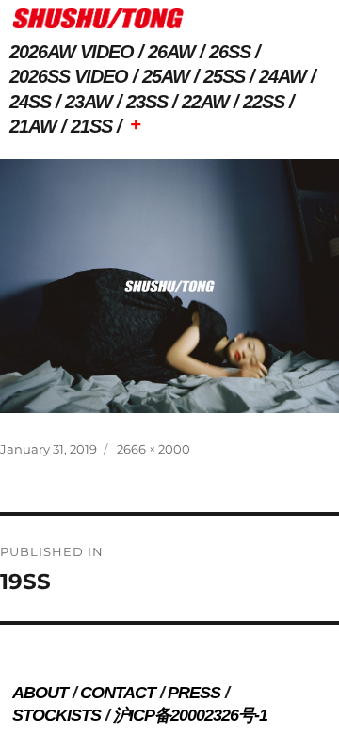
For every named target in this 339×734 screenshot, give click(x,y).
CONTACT (117, 692)
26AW (171, 51)
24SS (30, 101)
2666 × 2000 (153, 448)
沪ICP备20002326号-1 (190, 715)
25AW (165, 76)
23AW (88, 101)
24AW (282, 76)
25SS (224, 76)
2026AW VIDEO (71, 51)
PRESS (194, 692)
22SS (263, 101)
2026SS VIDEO (68, 76)
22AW (205, 101)
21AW (32, 126)
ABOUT (40, 692)
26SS (229, 51)
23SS (147, 101)
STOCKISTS (56, 715)
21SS (91, 126)
